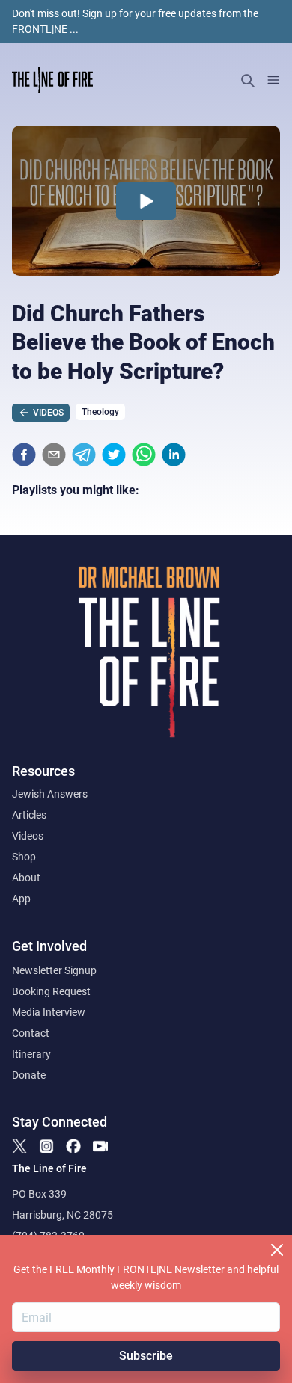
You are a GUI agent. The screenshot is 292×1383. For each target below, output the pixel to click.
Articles (29, 815)
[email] (54, 454)
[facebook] (24, 454)
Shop (24, 857)
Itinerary (31, 1054)
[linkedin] (174, 454)
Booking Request (51, 991)
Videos (27, 836)
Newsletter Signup (54, 970)
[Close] (277, 1250)
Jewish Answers (50, 794)
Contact (30, 1033)
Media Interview (48, 1012)
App (21, 899)
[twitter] (114, 454)
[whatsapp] (144, 454)
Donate (29, 1075)
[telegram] (84, 454)
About (26, 878)
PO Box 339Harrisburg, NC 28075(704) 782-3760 (62, 1215)
